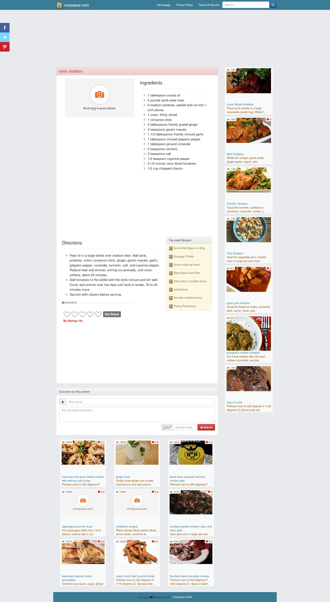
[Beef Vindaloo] (249, 130)
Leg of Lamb (234, 402)
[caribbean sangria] (137, 502)
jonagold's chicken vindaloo (243, 352)
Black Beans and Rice (187, 273)
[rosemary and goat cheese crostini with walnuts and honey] (83, 452)
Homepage (163, 5)
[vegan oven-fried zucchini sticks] (137, 551)
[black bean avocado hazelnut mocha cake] (191, 452)
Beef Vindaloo (235, 154)
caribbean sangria (127, 526)
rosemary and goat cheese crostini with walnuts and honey (83, 478)
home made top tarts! (187, 264)
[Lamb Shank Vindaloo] (249, 80)
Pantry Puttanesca (185, 306)
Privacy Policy (184, 5)
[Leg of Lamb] (249, 378)
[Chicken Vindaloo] (249, 179)
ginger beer (123, 477)
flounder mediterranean (188, 297)
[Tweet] (5, 37)
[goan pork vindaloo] (249, 279)
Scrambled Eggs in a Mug (189, 248)
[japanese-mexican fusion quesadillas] (83, 551)
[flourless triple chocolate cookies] (191, 551)
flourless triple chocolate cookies (189, 576)
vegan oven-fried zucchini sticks (135, 576)
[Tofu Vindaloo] (249, 229)
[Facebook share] (5, 27)
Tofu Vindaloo (235, 253)
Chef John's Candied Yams (190, 281)
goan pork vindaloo (238, 303)
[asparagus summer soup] (83, 502)
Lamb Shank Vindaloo (240, 104)
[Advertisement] (165, 39)
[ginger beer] (137, 452)
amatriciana (181, 289)
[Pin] (5, 47)
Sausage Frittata (184, 256)
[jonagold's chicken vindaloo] (249, 338)
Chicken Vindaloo (237, 204)
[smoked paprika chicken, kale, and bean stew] (191, 502)
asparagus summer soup (77, 526)
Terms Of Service (208, 5)
